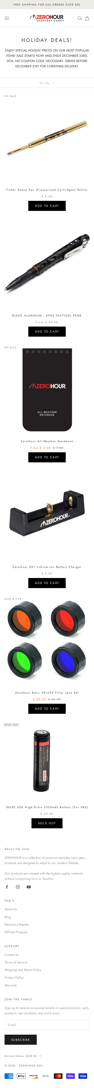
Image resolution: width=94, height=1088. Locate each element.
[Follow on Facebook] (7, 887)
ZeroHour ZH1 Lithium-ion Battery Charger (47, 567)
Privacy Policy (14, 977)
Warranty (11, 985)
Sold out (47, 823)
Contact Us (12, 954)
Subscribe (20, 1040)
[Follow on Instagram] (18, 887)
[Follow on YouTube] (28, 887)
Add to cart (47, 206)
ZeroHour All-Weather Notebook (47, 441)
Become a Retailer (17, 924)
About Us (11, 909)
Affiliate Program (16, 932)
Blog (8, 917)
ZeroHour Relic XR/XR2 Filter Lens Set (47, 693)
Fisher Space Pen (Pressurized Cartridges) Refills (47, 190)
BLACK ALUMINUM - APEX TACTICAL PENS (47, 316)
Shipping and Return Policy (23, 970)
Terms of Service (16, 962)
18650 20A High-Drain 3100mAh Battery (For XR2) (47, 807)
